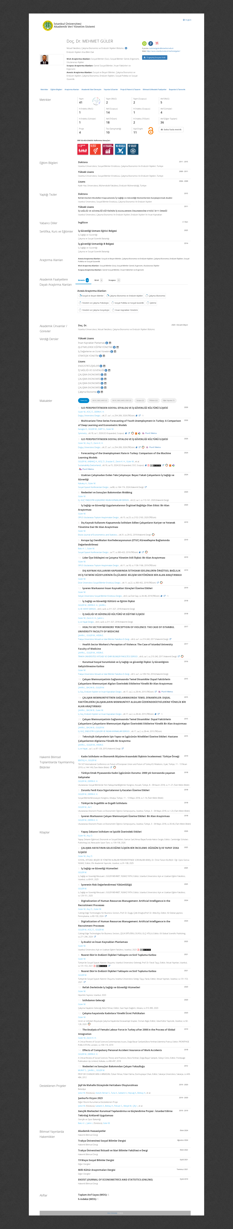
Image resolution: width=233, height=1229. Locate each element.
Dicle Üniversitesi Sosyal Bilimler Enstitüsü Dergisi (99, 582)
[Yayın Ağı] (96, 101)
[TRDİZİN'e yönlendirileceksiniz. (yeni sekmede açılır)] (143, 415)
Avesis (83, 280)
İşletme (153, 303)
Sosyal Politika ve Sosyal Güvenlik (129, 303)
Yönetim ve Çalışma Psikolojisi (95, 303)
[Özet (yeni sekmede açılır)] (136, 415)
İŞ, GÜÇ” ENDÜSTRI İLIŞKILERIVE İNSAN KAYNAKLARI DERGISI (103, 500)
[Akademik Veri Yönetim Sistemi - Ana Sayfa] (48, 25)
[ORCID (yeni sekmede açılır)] (144, 43)
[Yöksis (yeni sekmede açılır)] (157, 43)
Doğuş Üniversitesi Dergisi (89, 415)
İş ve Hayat (83, 748)
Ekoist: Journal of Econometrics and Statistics (97, 534)
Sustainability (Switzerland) (89, 465)
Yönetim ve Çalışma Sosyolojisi (95, 310)
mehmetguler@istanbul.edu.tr (161, 48)
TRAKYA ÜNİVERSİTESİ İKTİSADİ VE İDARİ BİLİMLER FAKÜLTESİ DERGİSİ (108, 656)
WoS (98, 280)
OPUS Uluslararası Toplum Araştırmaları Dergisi (98, 517)
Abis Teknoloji (112, 1213)
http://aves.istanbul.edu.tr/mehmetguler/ (163, 51)
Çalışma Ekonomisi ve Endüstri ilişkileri (126, 295)
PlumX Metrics (151, 433)
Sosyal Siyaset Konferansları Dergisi (93, 487)
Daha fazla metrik (172, 129)
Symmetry (82, 433)
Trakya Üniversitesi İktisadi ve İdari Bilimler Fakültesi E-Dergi (103, 639)
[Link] (140, 415)
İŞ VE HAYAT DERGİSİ (87, 609)
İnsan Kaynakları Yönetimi (126, 310)
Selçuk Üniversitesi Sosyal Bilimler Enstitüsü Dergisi (100, 596)
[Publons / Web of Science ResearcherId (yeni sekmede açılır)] (150, 43)
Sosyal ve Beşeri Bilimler (92, 295)
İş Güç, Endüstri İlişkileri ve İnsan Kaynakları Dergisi (99, 691)
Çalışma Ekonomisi (157, 295)
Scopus (114, 280)
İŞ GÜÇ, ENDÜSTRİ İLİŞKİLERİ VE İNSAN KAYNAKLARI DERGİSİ (104, 731)
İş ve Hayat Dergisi (86, 622)
